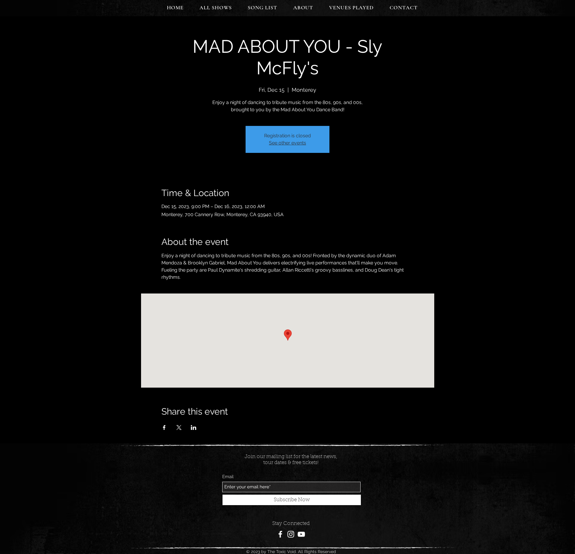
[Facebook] (280, 534)
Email (228, 477)
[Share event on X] (179, 427)
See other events (287, 143)
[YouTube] (301, 534)
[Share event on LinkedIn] (193, 427)
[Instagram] (290, 534)
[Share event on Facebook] (164, 427)
